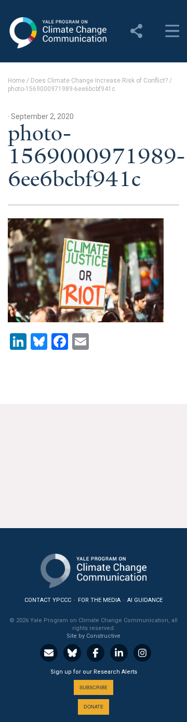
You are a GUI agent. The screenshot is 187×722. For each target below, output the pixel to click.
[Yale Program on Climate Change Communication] (93, 568)
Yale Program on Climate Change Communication (57, 32)
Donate (93, 706)
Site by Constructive (93, 636)
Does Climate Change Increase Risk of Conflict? (99, 80)
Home (16, 80)
